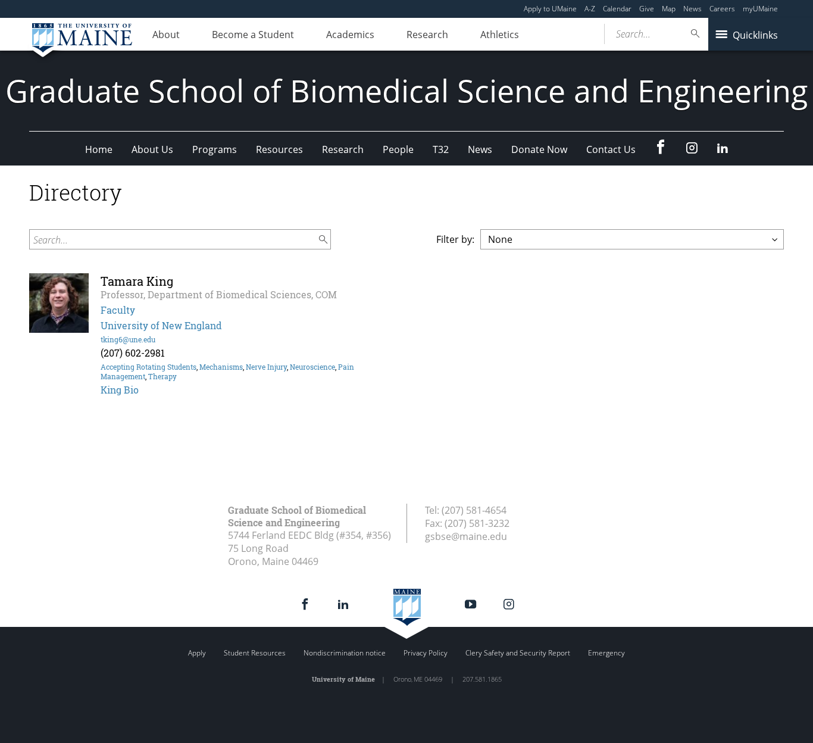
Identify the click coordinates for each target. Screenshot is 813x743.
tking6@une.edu (128, 339)
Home (98, 149)
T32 (441, 149)
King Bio (120, 389)
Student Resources (255, 653)
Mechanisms (221, 367)
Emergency (606, 653)
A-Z (589, 9)
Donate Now (539, 149)
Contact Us (611, 149)
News (692, 9)
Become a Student (253, 34)
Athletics (499, 34)
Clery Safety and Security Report (517, 653)
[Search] (696, 33)
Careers (722, 9)
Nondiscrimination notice (345, 653)
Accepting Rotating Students (148, 367)
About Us (152, 149)
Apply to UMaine (550, 9)
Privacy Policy (426, 653)
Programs (214, 149)
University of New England (161, 325)
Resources (279, 149)
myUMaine (760, 9)
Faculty (118, 310)
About (166, 34)
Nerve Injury (266, 367)
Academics (350, 34)
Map (669, 9)
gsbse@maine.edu (466, 536)
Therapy (162, 376)
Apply (197, 653)
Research (427, 34)
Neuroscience (312, 367)
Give (646, 9)
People (398, 149)
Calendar (617, 9)
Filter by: (455, 239)
